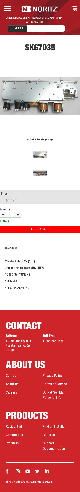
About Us (12, 384)
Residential (14, 426)
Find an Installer (54, 426)
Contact (11, 375)
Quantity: (5, 209)
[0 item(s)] (73, 8)
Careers (11, 392)
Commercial (14, 435)
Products (12, 443)
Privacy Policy (52, 375)
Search (17, 28)
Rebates (49, 435)
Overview (11, 248)
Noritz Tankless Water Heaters (40, 8)
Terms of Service (55, 384)
